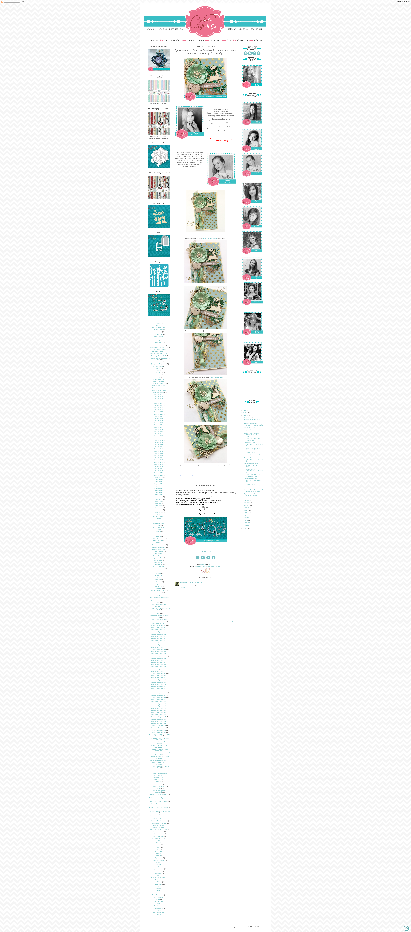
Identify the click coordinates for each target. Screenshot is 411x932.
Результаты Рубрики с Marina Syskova (160, 767)
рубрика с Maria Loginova (158, 823)
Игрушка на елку (158, 521)
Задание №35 (158, 434)
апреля (246, 517)
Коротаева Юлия (158, 538)
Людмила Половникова (158, 547)
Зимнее (158, 518)
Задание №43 (158, 451)
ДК (158, 370)
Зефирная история (159, 516)
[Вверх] (406, 928)
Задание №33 (158, 429)
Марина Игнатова (158, 551)
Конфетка (159, 534)
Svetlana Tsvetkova (216, 566)
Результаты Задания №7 (158, 728)
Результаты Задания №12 (159, 632)
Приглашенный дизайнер (159, 590)
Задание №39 (158, 442)
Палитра (159, 582)
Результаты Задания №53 (159, 723)
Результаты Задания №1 (158, 625)
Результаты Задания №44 (159, 708)
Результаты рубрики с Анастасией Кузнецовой (159, 735)
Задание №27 (158, 416)
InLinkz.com (205, 483)
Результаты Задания (158, 623)
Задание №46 (158, 457)
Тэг (159, 866)
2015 (244, 528)
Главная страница (205, 621)
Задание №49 (158, 464)
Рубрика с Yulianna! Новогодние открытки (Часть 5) (253, 444)
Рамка (159, 595)
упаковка (159, 871)
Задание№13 (158, 486)
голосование (159, 362)
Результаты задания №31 (159, 677)
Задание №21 (158, 403)
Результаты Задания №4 (158, 697)
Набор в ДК (158, 564)
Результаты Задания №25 (159, 662)
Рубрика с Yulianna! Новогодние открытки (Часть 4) (253, 454)
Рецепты (159, 784)
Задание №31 (158, 425)
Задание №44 (158, 453)
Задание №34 (158, 431)
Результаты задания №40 (159, 699)
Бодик (159, 340)
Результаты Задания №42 (159, 704)
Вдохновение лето (159, 345)
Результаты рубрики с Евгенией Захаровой (159, 738)
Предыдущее (232, 621)
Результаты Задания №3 (158, 673)
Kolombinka (183, 582)
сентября (247, 505)
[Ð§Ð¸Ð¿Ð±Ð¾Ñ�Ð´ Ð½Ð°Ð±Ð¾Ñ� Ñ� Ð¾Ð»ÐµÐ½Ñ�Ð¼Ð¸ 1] (192, 476)
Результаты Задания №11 (159, 630)
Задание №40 (158, 444)
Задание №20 (158, 401)
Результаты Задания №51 (159, 721)
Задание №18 (158, 396)
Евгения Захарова (158, 379)
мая (245, 515)
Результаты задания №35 (159, 686)
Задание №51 (158, 468)
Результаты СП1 (158, 777)
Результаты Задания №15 (159, 638)
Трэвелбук (158, 864)
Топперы (159, 862)
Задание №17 (158, 394)
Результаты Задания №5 (158, 717)
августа (246, 507)
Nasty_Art (159, 910)
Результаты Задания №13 (159, 634)
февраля (247, 522)
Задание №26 (158, 414)
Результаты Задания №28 (159, 669)
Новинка (158, 571)
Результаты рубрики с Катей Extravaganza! (252, 439)
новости (158, 573)
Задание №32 (158, 427)
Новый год (158, 575)
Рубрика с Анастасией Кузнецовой (160, 791)
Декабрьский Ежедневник (159, 364)
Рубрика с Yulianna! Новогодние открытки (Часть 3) (253, 459)
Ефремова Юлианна (158, 383)
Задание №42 (158, 449)
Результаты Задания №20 (159, 651)
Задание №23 (158, 407)
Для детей (158, 372)
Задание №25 (158, 412)
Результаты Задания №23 (159, 658)
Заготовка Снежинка (158, 388)
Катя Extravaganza (158, 527)
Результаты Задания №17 (159, 643)
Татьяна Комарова (158, 860)
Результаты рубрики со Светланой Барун (160, 774)
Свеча (159, 840)
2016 (244, 415)
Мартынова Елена (158, 558)
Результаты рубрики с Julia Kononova (160, 763)
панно (159, 584)
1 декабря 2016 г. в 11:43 (195, 582)
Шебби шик (158, 882)
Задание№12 (158, 484)
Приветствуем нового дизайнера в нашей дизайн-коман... (253, 480)
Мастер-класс (158, 560)
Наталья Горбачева (158, 569)
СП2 (158, 849)
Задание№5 (158, 503)
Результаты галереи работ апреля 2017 (160, 605)
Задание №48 (158, 462)
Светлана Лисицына (158, 838)
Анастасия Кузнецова (158, 327)
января (246, 525)
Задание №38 (158, 440)
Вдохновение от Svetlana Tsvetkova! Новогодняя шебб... (251, 465)
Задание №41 (158, 447)
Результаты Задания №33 (159, 682)
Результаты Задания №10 (159, 627)
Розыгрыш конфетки (158, 786)
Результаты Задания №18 (159, 645)
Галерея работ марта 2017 (158, 353)
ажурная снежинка (217, 377)
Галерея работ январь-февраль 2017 (160, 358)
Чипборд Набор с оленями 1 (205, 510)
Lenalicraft (158, 904)
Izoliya (158, 899)
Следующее (179, 621)
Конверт (158, 532)
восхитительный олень (209, 238)
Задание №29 (158, 420)
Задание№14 (158, 488)
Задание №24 (158, 409)
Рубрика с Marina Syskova (159, 825)
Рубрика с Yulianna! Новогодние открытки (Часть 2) (253, 470)
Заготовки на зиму (158, 392)
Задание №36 (158, 436)
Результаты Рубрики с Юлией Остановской (160, 757)
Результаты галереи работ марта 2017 (160, 612)
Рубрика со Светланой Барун (159, 829)
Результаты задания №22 (159, 656)
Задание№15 (158, 490)
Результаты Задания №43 (159, 706)
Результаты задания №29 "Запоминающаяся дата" (252, 475)
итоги (158, 525)
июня (246, 512)
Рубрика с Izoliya (158, 819)
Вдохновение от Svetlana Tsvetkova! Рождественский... (253, 424)
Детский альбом (158, 366)
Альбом (158, 325)
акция (159, 323)
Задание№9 (158, 512)
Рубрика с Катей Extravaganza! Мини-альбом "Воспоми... (253, 490)
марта (246, 520)
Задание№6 (158, 505)
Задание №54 (158, 475)
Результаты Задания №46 (159, 710)
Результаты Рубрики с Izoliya (159, 760)
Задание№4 (158, 501)
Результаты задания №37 (159, 691)
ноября (246, 500)
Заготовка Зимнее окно (158, 386)
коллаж (158, 529)
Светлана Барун (158, 836)
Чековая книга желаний (158, 877)
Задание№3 (158, 499)
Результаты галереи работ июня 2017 (160, 609)
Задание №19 (158, 399)
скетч (158, 845)
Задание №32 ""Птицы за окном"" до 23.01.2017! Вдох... (251, 434)
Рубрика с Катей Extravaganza (158, 807)
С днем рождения (158, 832)
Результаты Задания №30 (159, 675)
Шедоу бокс (158, 884)
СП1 (158, 847)
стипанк (158, 856)
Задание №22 (158, 405)
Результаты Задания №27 (159, 667)
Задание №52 (158, 471)
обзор (159, 577)
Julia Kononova (158, 901)
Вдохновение (158, 343)
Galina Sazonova (158, 897)
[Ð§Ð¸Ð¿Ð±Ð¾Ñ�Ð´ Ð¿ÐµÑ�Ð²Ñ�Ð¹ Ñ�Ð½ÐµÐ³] (180, 476)
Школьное (158, 893)
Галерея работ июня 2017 (158, 351)
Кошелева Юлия (158, 540)
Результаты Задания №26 (159, 664)
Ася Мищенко (158, 334)
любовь (158, 542)
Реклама (158, 782)
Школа (158, 890)
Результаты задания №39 (159, 695)
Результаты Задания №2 (158, 649)
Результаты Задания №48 (159, 712)
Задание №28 (158, 418)
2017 (244, 412)
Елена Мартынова (158, 381)
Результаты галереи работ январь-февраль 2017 (160, 620)
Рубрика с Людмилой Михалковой (160, 811)
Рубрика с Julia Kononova (159, 821)
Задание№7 (158, 508)
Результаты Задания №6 (158, 725)
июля (246, 510)
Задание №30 (158, 423)
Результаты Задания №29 (159, 671)
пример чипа (158, 593)
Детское (158, 368)
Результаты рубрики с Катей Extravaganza (159, 749)
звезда (158, 514)
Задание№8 (158, 510)
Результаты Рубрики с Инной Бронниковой (160, 746)
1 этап (159, 321)
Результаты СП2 (158, 779)
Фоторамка (158, 873)
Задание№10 (158, 479)
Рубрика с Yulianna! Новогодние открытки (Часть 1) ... (253, 486)
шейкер (158, 886)
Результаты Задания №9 (158, 732)
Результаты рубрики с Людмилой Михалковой (160, 753)
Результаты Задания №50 (159, 719)
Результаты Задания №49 (159, 715)
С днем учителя (159, 834)
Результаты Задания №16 (159, 640)
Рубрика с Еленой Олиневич (158, 801)
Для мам (158, 375)
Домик (159, 377)
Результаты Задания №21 (159, 654)
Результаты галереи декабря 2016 (160, 601)
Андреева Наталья (158, 330)
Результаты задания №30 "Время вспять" (252, 449)
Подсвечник (158, 588)
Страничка (158, 858)
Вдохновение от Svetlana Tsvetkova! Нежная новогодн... (251, 495)
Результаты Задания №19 (159, 647)
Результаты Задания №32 (159, 680)
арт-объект (158, 332)
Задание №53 (158, 473)
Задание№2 (158, 497)
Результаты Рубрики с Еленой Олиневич (160, 742)
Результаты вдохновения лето (159, 597)
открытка (158, 580)
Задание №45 (158, 455)
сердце (158, 842)
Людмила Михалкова (158, 545)
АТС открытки (158, 336)
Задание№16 (158, 492)
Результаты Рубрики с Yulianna (159, 770)
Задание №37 (158, 438)
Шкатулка (159, 888)
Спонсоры (158, 851)
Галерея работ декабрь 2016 (202, 566)
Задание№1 (158, 477)
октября (246, 502)
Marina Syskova (158, 908)
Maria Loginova (158, 906)
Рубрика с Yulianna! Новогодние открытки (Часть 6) (253, 429)
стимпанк (159, 853)
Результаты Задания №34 (159, 684)
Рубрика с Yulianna (158, 827)
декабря (247, 417)
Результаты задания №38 (159, 693)
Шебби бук (158, 879)
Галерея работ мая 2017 (158, 356)
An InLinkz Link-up (205, 552)
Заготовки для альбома (158, 390)
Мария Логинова (158, 553)
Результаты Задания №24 (159, 660)
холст (159, 875)
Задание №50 (158, 466)
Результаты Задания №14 (159, 636)
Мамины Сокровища (158, 549)
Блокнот (158, 338)
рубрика (158, 788)
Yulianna (158, 914)
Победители (159, 586)
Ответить (182, 587)
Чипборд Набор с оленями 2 (205, 514)
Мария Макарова (158, 556)
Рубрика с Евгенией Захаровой (159, 794)
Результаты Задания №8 (158, 730)
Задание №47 (158, 460)
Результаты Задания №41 (159, 702)
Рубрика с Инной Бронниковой (159, 804)
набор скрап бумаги (159, 566)
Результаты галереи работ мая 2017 (159, 616)
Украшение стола (158, 869)
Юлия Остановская (158, 895)
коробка (158, 536)
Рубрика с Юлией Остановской (159, 815)
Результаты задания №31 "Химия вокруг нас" (252, 420)
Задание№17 (158, 495)
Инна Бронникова (158, 523)
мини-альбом (158, 562)
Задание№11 (158, 481)
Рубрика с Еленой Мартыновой (159, 798)
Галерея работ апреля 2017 (158, 347)
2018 (244, 410)
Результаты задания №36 (159, 688)
